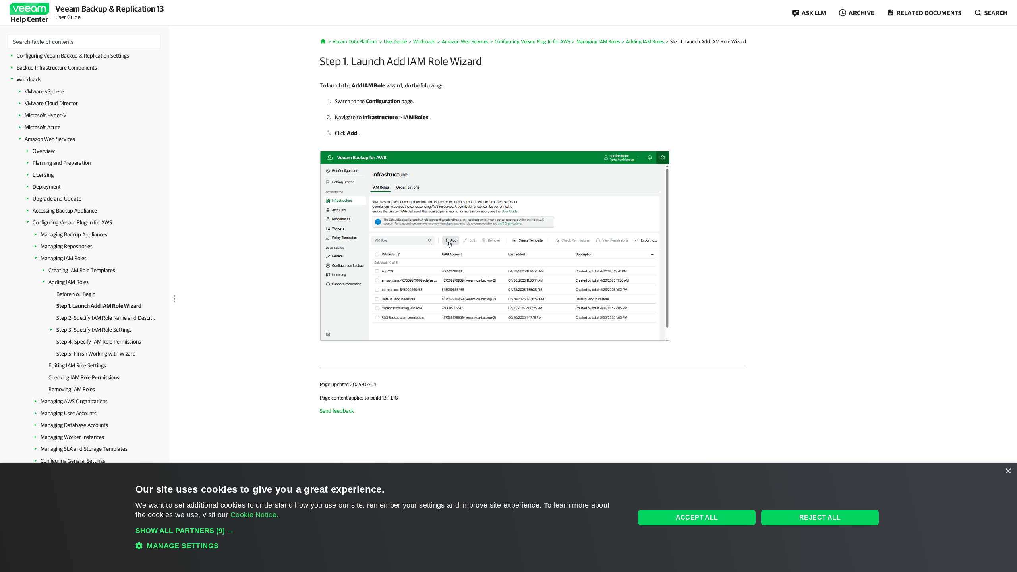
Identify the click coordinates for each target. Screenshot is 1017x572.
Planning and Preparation (62, 163)
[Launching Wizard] (495, 245)
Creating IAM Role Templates (81, 270)
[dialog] (508, 517)
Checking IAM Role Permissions (83, 377)
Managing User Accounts (69, 413)
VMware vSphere (44, 91)
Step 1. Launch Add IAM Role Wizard (98, 306)
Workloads (29, 79)
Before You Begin (75, 294)
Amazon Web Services (50, 139)
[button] (378, 530)
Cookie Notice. (254, 515)
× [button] (1008, 471)
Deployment (47, 187)
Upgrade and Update (57, 198)
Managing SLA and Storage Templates (84, 449)
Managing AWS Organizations (74, 401)
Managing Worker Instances (72, 437)
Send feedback (337, 411)
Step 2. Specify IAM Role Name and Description (106, 318)
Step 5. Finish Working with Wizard (96, 353)
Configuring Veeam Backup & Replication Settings (73, 55)
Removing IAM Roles (71, 389)
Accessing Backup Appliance (65, 210)
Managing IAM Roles (64, 258)
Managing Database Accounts (74, 425)
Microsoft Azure (42, 127)
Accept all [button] (697, 517)
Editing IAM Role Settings (77, 365)
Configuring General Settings (73, 461)
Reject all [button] (820, 517)
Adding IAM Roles (68, 282)
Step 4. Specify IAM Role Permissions (98, 341)
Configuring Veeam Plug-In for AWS (72, 222)
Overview (44, 151)
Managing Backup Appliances (74, 234)
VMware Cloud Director (51, 103)
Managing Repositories (67, 246)
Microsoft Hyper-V (45, 115)
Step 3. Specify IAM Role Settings (94, 330)
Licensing (43, 175)
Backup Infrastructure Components (57, 67)
